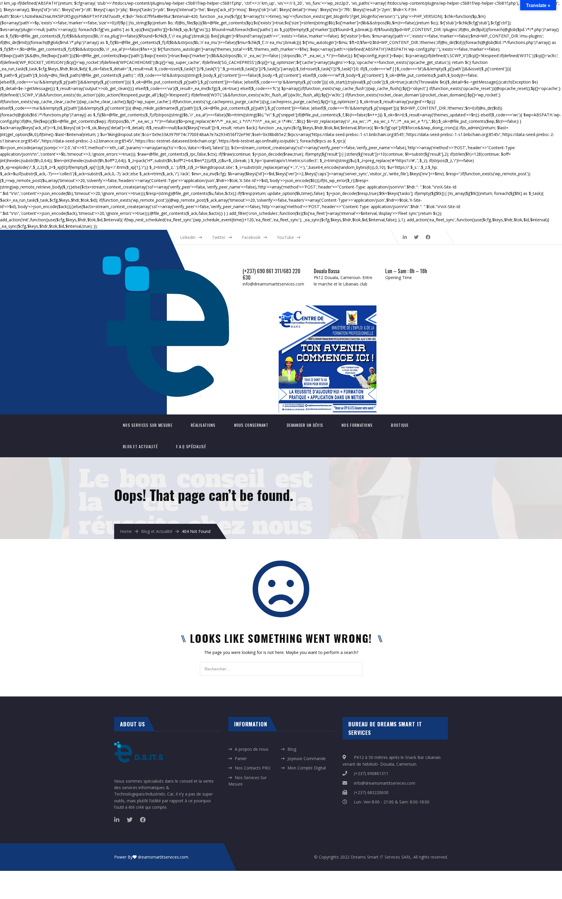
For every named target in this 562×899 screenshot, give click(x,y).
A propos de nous (251, 749)
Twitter (218, 237)
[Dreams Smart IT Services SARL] (171, 250)
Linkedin (188, 237)
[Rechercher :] (281, 665)
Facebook (251, 237)
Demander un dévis (305, 425)
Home (126, 531)
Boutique (400, 425)
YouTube (285, 237)
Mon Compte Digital (306, 768)
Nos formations (357, 425)
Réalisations (203, 425)
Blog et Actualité (140, 446)
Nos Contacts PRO (252, 768)
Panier (241, 758)
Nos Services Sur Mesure (147, 425)
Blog (291, 749)
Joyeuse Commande (306, 758)
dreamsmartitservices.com (163, 857)
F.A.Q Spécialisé (191, 446)
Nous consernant (251, 425)
